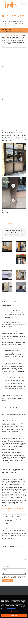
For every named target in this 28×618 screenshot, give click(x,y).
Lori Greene (10, 31)
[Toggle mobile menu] (25, 4)
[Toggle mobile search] (22, 4)
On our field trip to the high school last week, (12, 35)
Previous (19, 215)
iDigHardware (13, 16)
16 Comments (9, 223)
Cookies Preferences (14, 611)
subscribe (8, 577)
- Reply (20, 301)
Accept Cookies (14, 615)
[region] (14, 606)
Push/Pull (4, 223)
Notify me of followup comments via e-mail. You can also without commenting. (13, 577)
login (9, 210)
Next (24, 215)
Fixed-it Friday (18, 222)
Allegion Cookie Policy (11, 608)
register (13, 210)
